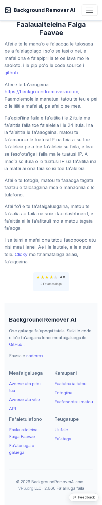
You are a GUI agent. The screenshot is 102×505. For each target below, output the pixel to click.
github (11, 72)
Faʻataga (62, 438)
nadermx (34, 355)
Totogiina (63, 392)
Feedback (86, 497)
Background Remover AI (44, 10)
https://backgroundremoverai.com (41, 91)
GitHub (15, 344)
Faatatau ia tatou (70, 383)
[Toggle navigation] (89, 10)
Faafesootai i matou (73, 401)
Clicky (21, 254)
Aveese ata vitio (24, 399)
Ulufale (61, 429)
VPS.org (25, 488)
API (12, 408)
